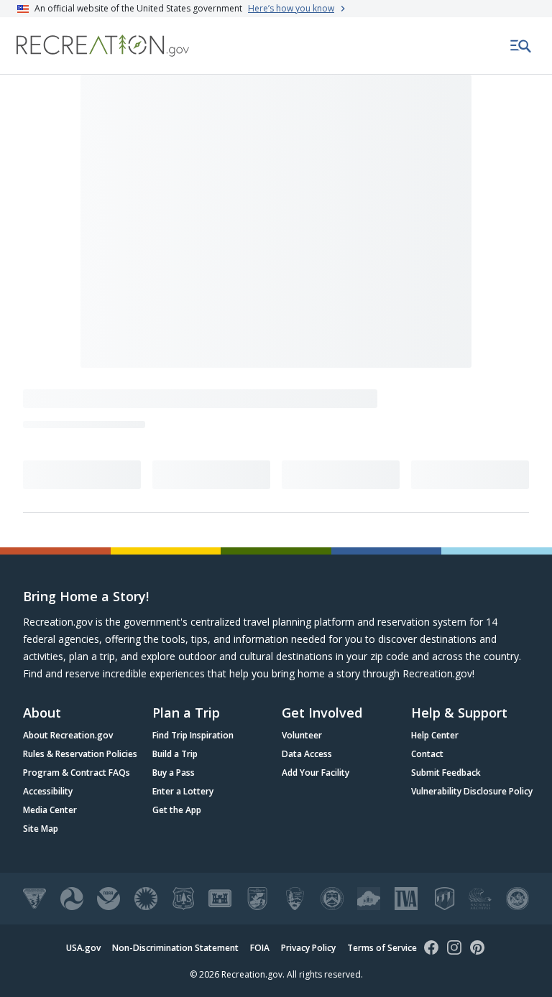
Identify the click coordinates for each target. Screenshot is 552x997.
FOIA (260, 948)
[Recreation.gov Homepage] (103, 45)
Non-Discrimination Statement (175, 948)
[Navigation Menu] (521, 46)
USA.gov (83, 948)
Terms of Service (382, 948)
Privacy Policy (308, 948)
